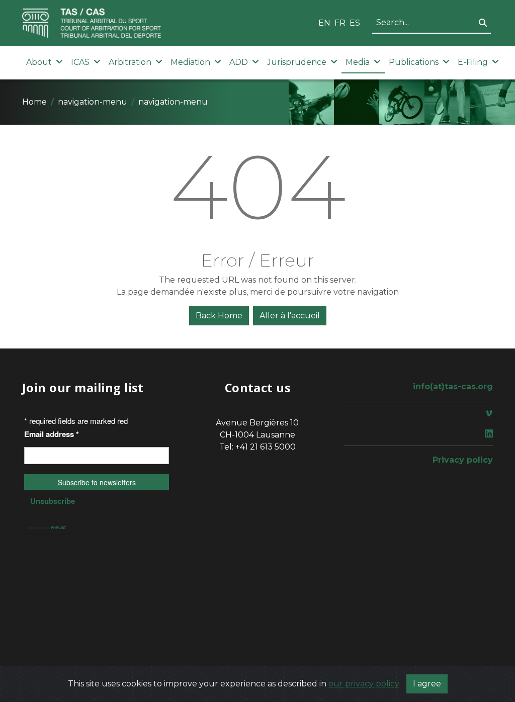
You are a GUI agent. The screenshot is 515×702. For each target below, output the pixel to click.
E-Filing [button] (473, 62)
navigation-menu (92, 102)
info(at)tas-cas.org (453, 386)
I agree (427, 683)
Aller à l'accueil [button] (290, 315)
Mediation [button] (190, 62)
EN (324, 23)
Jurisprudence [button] (296, 62)
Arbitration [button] (130, 62)
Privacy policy (463, 460)
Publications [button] (414, 62)
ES (355, 23)
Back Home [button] (219, 315)
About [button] (39, 62)
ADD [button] (238, 62)
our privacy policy (363, 683)
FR (340, 23)
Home (34, 102)
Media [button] (358, 62)
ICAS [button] (80, 62)
